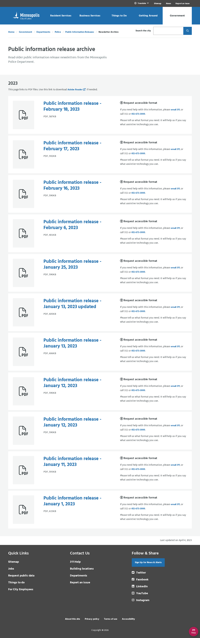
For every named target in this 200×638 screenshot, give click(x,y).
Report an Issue (182, 3)
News (168, 3)
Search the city (143, 31)
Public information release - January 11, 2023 (72, 461)
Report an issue (80, 582)
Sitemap (157, 3)
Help (75, 562)
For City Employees (20, 589)
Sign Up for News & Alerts (148, 562)
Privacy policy (92, 619)
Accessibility (128, 619)
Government (25, 32)
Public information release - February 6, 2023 (72, 225)
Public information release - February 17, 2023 (72, 146)
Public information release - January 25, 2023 (72, 264)
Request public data (21, 575)
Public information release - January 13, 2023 (72, 343)
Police (58, 32)
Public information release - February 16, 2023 (72, 185)
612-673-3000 (138, 114)
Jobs (11, 568)
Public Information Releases (79, 32)
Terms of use (110, 619)
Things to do (16, 582)
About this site (72, 619)
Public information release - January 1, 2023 (72, 501)
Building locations (82, 568)
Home (11, 32)
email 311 (175, 110)
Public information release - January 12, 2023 (72, 383)
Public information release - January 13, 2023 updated (72, 304)
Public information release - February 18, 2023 (72, 106)
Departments (43, 32)
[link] (142, 3)
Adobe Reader (75, 90)
